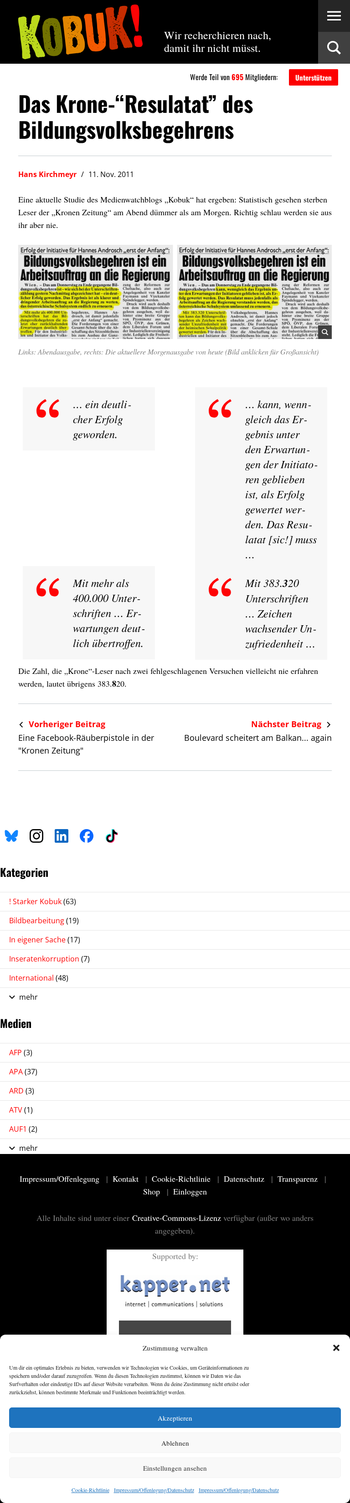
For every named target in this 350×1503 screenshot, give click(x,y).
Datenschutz (245, 1178)
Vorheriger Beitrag (65, 724)
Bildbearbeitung (44, 921)
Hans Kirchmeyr (47, 174)
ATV (21, 1110)
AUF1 (23, 1129)
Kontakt (127, 1178)
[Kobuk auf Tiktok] (111, 834)
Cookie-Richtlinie (90, 1489)
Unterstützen (313, 77)
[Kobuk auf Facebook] (86, 834)
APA (23, 1072)
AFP (20, 1053)
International (38, 978)
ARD (21, 1091)
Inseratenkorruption (49, 959)
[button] (336, 1347)
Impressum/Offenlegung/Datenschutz (154, 1489)
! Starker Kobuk (42, 901)
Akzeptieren (175, 1417)
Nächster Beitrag (287, 724)
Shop (152, 1191)
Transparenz (299, 1178)
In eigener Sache (44, 940)
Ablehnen (175, 1442)
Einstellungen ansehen (175, 1468)
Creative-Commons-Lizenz (176, 1217)
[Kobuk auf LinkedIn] (61, 834)
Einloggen (190, 1191)
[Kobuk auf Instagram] (36, 834)
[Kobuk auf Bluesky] (11, 834)
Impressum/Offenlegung (61, 1178)
